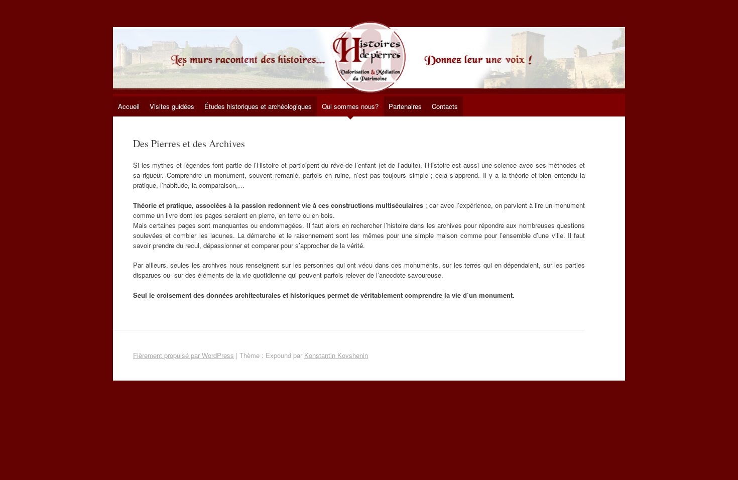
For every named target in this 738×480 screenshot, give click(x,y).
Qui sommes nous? (350, 106)
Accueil (129, 106)
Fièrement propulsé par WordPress (183, 355)
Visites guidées (172, 106)
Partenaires (405, 106)
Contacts (445, 106)
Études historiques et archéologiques (258, 106)
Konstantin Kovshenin (336, 355)
